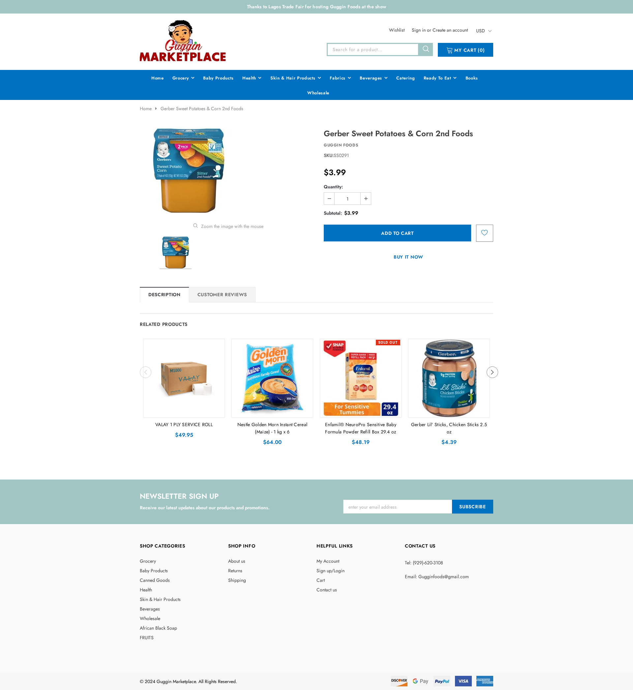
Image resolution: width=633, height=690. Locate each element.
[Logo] (183, 40)
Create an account (450, 30)
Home (146, 108)
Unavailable (360, 410)
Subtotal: (333, 213)
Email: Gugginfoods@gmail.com (437, 576)
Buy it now (408, 257)
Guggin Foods (341, 145)
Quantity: (333, 186)
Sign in (419, 30)
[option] (228, 170)
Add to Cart (184, 410)
